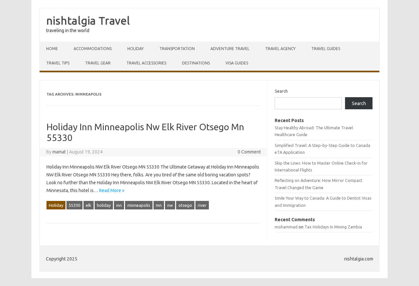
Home (52, 48)
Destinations (196, 63)
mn (159, 205)
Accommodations (93, 48)
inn (119, 205)
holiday (104, 205)
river (202, 205)
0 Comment (249, 151)
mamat (59, 151)
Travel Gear (98, 63)
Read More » (111, 190)
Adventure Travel (229, 48)
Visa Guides (237, 63)
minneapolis (138, 205)
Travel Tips (57, 63)
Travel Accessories (146, 63)
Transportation (177, 48)
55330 (74, 205)
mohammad (286, 226)
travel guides (325, 48)
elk (88, 205)
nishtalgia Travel (88, 20)
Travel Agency (280, 48)
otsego (185, 205)
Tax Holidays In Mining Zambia (333, 226)
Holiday (135, 48)
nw (170, 205)
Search (281, 91)
